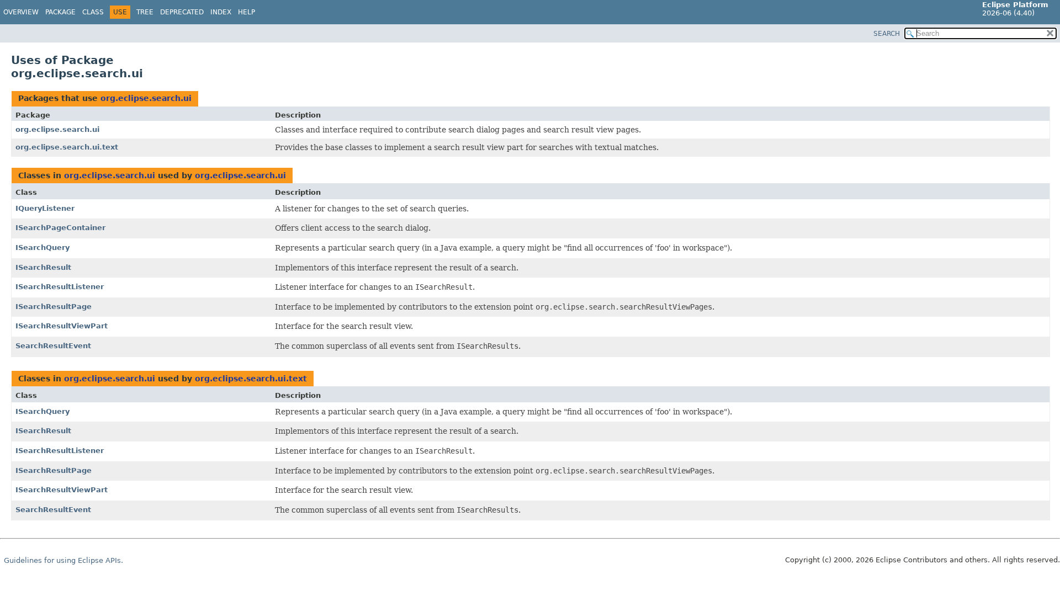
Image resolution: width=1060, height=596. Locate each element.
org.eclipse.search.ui (146, 98)
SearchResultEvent (53, 346)
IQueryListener (45, 208)
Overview (21, 12)
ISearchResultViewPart (61, 326)
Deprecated (182, 12)
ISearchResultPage (53, 306)
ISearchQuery (42, 247)
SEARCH (886, 34)
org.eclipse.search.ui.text (66, 147)
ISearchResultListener (59, 287)
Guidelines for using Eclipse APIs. (63, 560)
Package (60, 12)
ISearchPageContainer (60, 227)
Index (220, 12)
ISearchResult (43, 267)
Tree (144, 12)
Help (246, 12)
